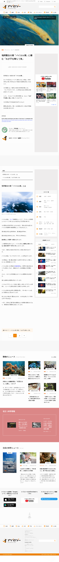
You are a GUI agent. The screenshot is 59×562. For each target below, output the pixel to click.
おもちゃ (53, 233)
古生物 (51, 211)
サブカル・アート (47, 233)
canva (14, 214)
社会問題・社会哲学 (48, 207)
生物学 (45, 196)
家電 (53, 223)
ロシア (11, 219)
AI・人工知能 (46, 222)
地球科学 (49, 196)
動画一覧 (54, 104)
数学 (52, 228)
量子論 (49, 228)
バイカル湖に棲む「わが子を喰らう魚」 (12, 177)
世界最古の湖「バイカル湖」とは (10, 174)
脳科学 (52, 200)
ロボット (52, 222)
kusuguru (27, 542)
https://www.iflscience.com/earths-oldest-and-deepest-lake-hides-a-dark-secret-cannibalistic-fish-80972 (17, 120)
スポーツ (48, 200)
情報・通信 (49, 223)
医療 (45, 200)
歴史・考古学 (46, 211)
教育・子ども (46, 205)
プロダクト (46, 234)
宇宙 (45, 216)
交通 (45, 223)
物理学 (45, 228)
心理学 (45, 202)
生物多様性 (17, 266)
